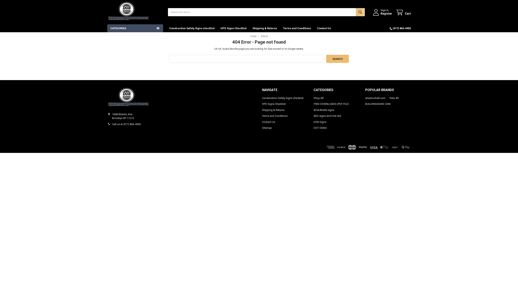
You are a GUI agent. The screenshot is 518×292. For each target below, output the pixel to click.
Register (386, 13)
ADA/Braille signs (324, 110)
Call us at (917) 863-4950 (126, 124)
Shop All (319, 98)
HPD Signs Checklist (233, 28)
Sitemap (267, 127)
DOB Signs (320, 121)
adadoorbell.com (375, 98)
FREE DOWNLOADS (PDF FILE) (331, 103)
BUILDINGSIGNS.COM (378, 103)
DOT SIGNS (320, 127)
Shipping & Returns (265, 28)
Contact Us (324, 28)
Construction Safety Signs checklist (191, 28)
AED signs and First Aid (327, 115)
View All (394, 98)
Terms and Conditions (297, 28)
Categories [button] (118, 28)
